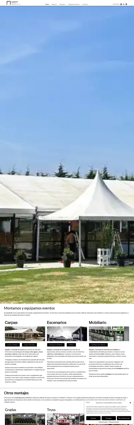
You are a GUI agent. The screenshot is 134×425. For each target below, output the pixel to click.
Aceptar (93, 418)
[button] (130, 403)
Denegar (109, 418)
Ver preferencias (124, 418)
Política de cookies (103, 422)
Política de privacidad (114, 422)
